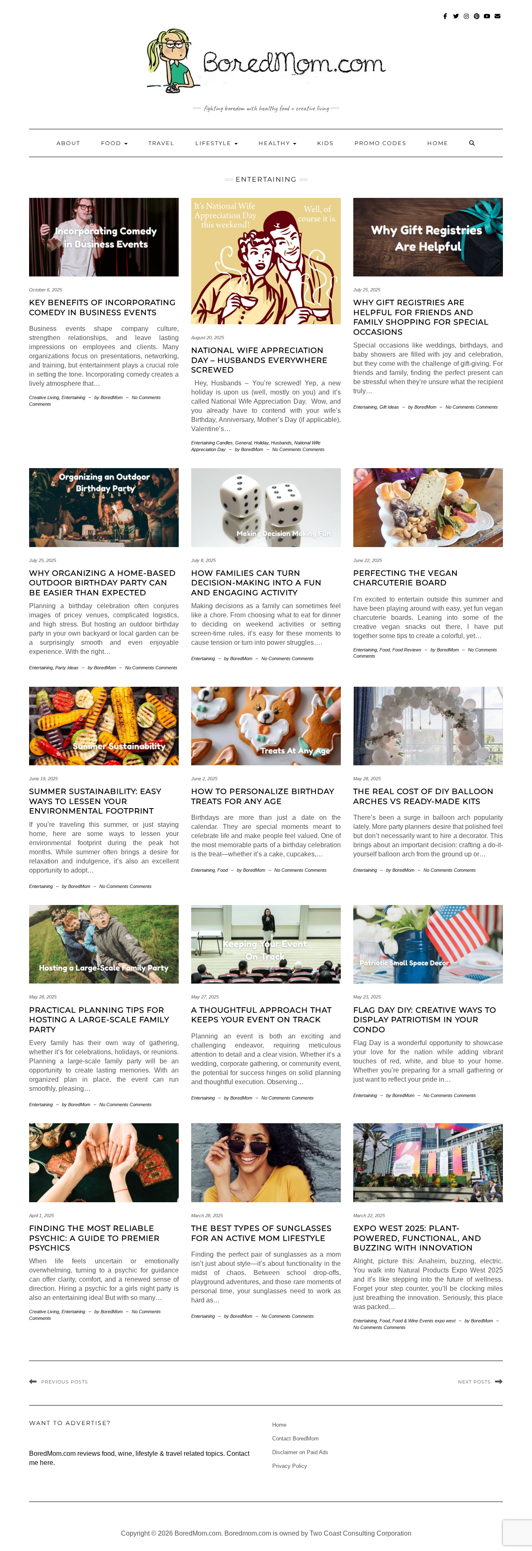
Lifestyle (214, 143)
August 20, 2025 (207, 337)
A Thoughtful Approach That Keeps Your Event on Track (261, 1015)
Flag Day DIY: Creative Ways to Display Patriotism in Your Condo (424, 1020)
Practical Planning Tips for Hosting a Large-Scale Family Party (99, 1020)
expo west (445, 1320)
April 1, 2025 (41, 1215)
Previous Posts (64, 1382)
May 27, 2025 (205, 996)
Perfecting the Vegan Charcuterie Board (405, 578)
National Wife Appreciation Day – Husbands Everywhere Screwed (259, 360)
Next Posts (474, 1382)
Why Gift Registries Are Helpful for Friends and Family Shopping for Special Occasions (421, 317)
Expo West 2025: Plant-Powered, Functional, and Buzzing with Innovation (417, 1238)
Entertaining (73, 397)
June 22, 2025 (367, 560)
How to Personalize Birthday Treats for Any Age (262, 796)
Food (112, 143)
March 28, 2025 (207, 1215)
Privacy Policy (289, 1466)
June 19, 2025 (43, 778)
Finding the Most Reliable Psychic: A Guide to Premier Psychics (94, 1238)
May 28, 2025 (367, 778)
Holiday (261, 442)
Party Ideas (67, 667)
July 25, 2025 (366, 289)
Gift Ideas (389, 406)
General (243, 442)
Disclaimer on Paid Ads (300, 1452)
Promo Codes (380, 143)
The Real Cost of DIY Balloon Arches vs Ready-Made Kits (423, 796)
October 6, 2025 (45, 289)
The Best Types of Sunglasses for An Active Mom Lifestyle (261, 1233)
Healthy (275, 143)
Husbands (281, 442)
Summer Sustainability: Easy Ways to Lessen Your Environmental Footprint (95, 801)
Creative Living (44, 397)
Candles (224, 442)
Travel (161, 143)
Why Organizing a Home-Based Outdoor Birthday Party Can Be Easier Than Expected (102, 583)
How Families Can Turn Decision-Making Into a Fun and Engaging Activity (256, 583)
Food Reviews (406, 649)
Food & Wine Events (412, 1320)
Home (437, 143)
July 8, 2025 (203, 560)
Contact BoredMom (295, 1438)
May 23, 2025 (367, 996)
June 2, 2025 (204, 778)
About (68, 143)
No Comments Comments (298, 449)
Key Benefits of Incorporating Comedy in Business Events (102, 307)
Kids (325, 143)
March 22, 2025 (369, 1215)
